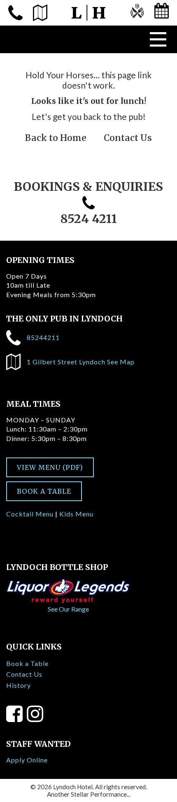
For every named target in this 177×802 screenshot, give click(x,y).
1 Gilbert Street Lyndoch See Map (81, 362)
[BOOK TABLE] (161, 13)
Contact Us (128, 137)
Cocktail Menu (30, 514)
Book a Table (27, 663)
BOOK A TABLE (44, 491)
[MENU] (137, 13)
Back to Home (55, 137)
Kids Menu (76, 514)
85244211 (43, 337)
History (18, 685)
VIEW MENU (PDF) (50, 467)
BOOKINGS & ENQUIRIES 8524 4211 (88, 202)
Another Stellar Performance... (88, 794)
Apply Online (27, 760)
